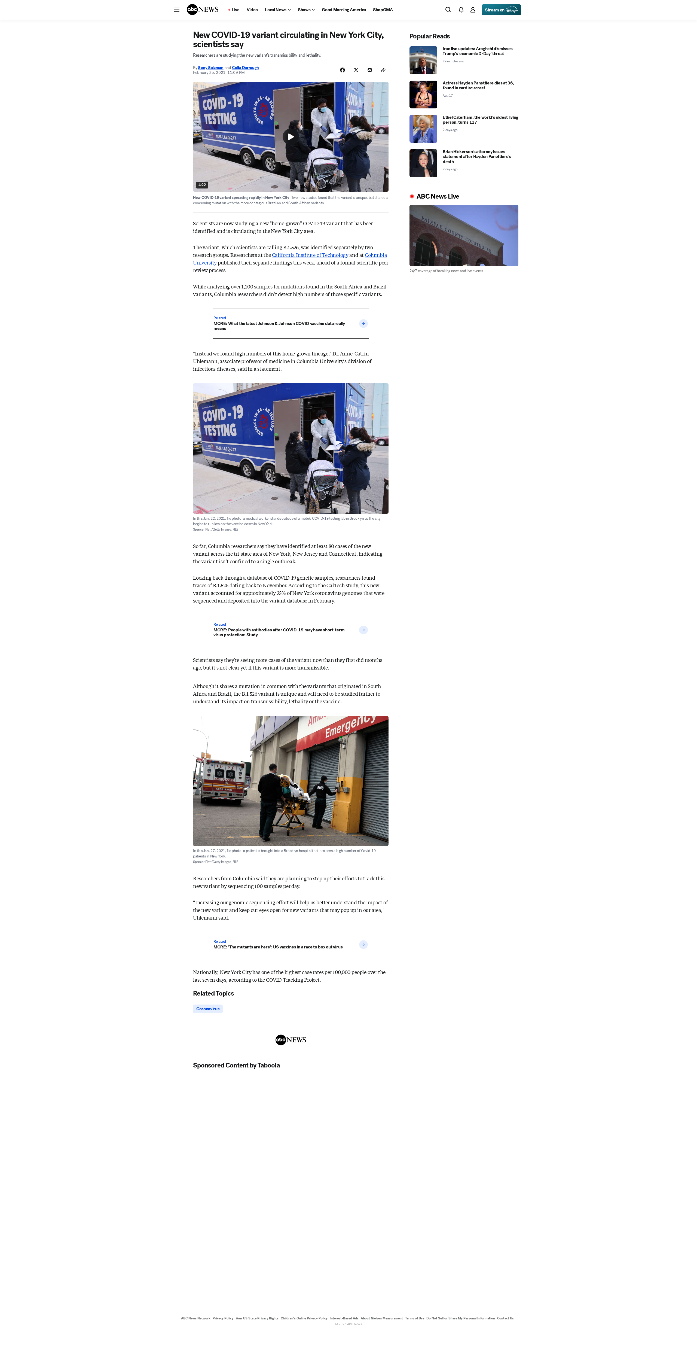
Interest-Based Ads (344, 1318)
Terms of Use (414, 1318)
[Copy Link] (383, 70)
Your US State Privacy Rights (257, 1318)
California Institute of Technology (310, 254)
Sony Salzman (210, 67)
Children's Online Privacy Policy (304, 1318)
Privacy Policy (223, 1318)
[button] (176, 9)
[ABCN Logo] (202, 9)
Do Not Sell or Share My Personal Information (460, 1318)
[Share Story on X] (356, 70)
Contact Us (505, 1318)
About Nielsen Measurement (382, 1318)
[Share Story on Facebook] (342, 70)
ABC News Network (195, 1318)
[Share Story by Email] (370, 70)
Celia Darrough (245, 67)
